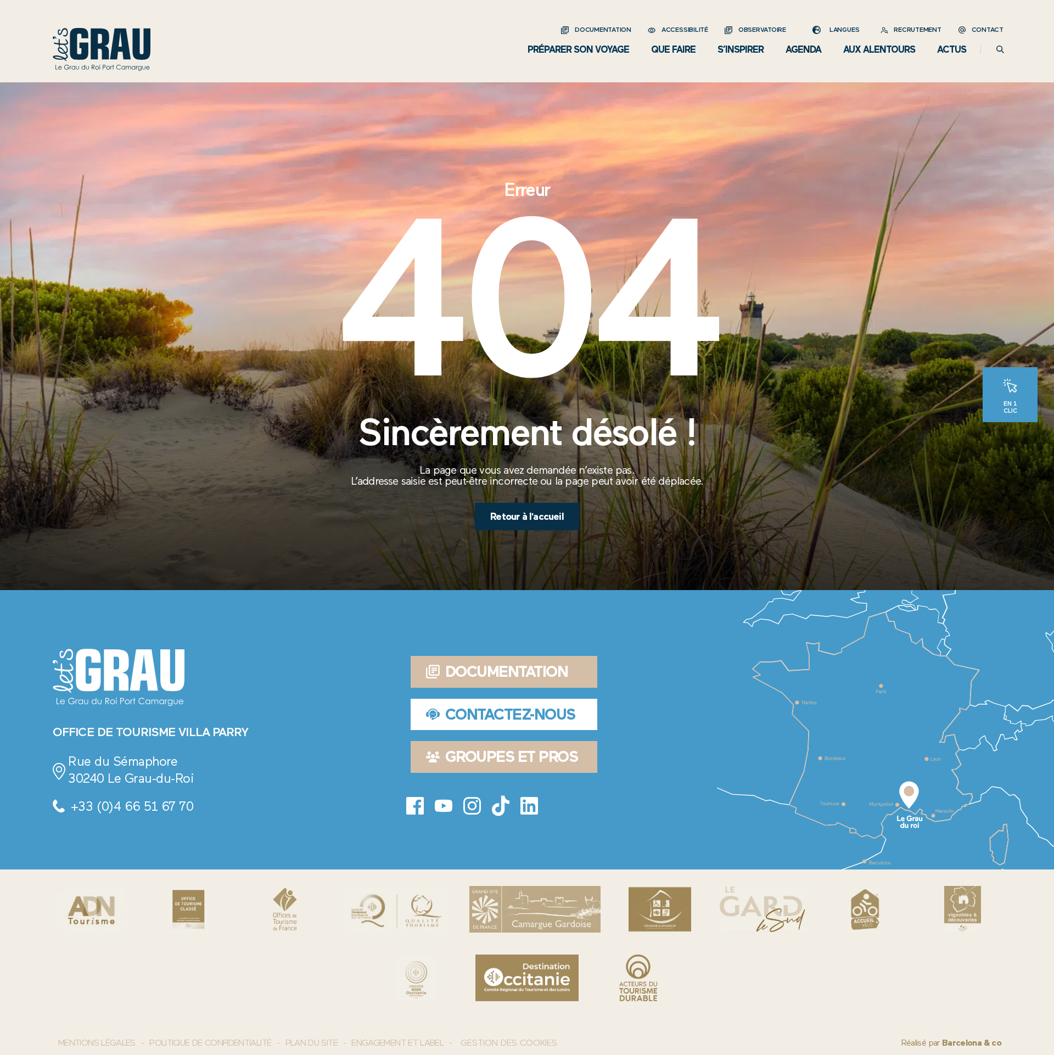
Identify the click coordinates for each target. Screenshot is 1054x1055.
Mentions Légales (97, 1042)
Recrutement (917, 29)
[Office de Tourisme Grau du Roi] (101, 49)
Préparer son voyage (578, 49)
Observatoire (762, 29)
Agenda (803, 49)
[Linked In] (529, 806)
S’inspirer (740, 49)
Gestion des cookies (509, 1043)
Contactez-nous (510, 714)
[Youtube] (443, 806)
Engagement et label (397, 1042)
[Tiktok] (500, 806)
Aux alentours (879, 49)
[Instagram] (472, 806)
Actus (951, 49)
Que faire (673, 49)
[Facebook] (415, 806)
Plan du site (311, 1042)
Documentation (603, 29)
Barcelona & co (971, 1042)
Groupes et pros (511, 756)
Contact (987, 29)
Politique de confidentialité (210, 1042)
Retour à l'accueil (527, 516)
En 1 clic (1010, 407)
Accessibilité (684, 29)
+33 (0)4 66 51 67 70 (131, 806)
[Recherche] (1000, 49)
